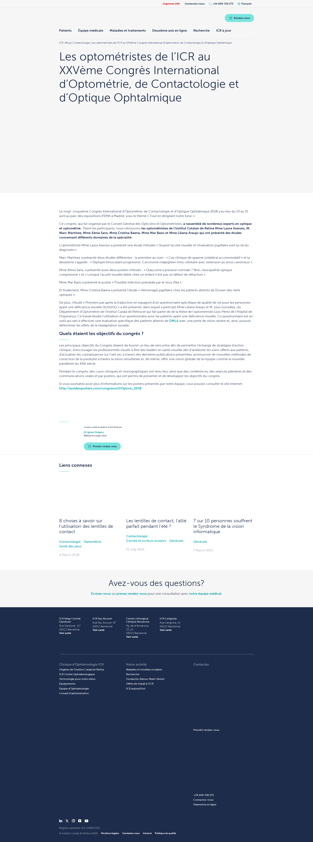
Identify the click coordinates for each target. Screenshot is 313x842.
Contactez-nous (195, 3)
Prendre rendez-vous (105, 446)
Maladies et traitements (128, 30)
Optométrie (92, 541)
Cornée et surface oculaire (146, 540)
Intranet (147, 833)
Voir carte (65, 633)
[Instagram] (73, 821)
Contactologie (70, 541)
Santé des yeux (70, 546)
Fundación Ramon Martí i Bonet (145, 679)
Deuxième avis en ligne (169, 30)
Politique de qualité (165, 833)
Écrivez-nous (101, 593)
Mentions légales (110, 833)
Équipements (67, 683)
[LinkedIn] (60, 821)
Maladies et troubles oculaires (144, 669)
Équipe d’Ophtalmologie (74, 688)
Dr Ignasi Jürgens (94, 432)
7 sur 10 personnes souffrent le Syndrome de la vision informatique (222, 526)
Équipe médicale (90, 30)
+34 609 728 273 (223, 3)
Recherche (201, 30)
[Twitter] (67, 821)
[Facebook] (79, 821)
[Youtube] (86, 821)
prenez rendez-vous (131, 593)
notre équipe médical (205, 593)
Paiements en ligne (204, 804)
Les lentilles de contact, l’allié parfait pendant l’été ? (156, 523)
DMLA (174, 321)
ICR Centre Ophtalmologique (77, 674)
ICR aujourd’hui (135, 688)
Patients (65, 30)
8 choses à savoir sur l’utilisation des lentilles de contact (86, 526)
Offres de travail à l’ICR (139, 683)
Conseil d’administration (74, 693)
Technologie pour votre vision (77, 679)
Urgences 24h (171, 3)
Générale (176, 540)
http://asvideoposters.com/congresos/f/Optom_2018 (100, 388)
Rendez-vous (242, 18)
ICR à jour (223, 30)
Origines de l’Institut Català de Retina (81, 669)
